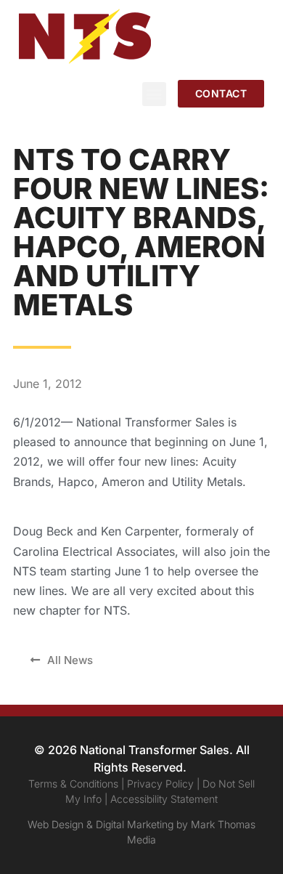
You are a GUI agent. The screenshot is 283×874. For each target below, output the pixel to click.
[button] (154, 94)
